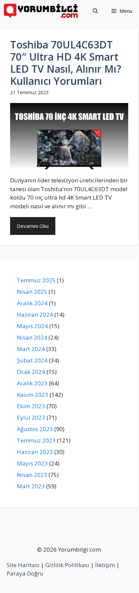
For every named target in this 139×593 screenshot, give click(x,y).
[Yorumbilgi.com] (41, 11)
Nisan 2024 (32, 337)
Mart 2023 (31, 486)
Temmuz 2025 (36, 280)
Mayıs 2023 (32, 463)
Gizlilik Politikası (67, 565)
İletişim (105, 565)
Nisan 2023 (32, 475)
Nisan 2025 (32, 291)
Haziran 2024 (35, 314)
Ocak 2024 (31, 372)
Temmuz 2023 (36, 440)
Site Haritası (23, 565)
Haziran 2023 (35, 452)
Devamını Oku (33, 225)
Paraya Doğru (25, 573)
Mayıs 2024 (32, 326)
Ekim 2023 (31, 406)
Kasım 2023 (32, 394)
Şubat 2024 (32, 360)
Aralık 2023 (32, 383)
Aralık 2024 (32, 303)
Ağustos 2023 (35, 429)
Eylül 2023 (31, 417)
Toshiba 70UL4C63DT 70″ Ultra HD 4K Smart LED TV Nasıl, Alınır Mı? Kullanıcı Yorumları (65, 63)
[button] (95, 11)
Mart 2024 (31, 349)
